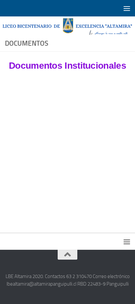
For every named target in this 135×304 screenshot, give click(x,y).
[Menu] (127, 8)
